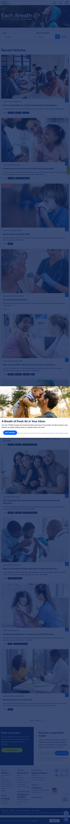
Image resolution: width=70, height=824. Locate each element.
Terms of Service (60, 433)
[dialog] (35, 412)
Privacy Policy (49, 433)
